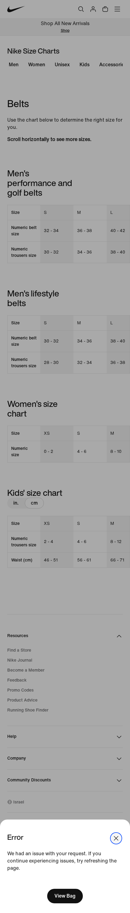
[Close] (116, 838)
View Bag (65, 895)
